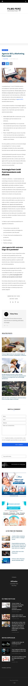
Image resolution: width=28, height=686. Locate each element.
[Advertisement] (14, 28)
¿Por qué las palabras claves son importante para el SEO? (19, 658)
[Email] (18, 302)
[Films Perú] (14, 9)
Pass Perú (14, 585)
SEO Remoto (14, 589)
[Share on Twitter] (7, 63)
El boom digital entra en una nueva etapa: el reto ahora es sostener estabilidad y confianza (14, 354)
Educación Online (14, 593)
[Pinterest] (15, 302)
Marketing (5, 50)
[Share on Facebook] (3, 63)
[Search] (25, 1)
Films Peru (5, 58)
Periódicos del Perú (6, 667)
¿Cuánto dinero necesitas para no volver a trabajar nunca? (18, 537)
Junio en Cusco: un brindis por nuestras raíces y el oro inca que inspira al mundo (14, 398)
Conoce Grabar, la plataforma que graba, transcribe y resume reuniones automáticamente (18, 606)
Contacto (14, 577)
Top (14, 683)
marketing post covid (14, 296)
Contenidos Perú (14, 583)
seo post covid (14, 298)
